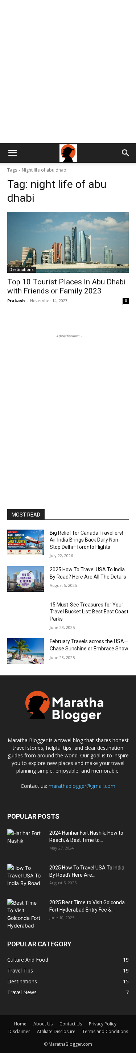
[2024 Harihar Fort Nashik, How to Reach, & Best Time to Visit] (25, 842)
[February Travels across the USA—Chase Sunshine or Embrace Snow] (25, 650)
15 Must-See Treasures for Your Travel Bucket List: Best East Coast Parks (89, 612)
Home (20, 1024)
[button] (12, 153)
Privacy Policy (102, 1024)
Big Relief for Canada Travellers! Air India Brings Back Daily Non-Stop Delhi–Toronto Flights (86, 540)
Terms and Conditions (105, 1031)
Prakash (16, 300)
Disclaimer (19, 1031)
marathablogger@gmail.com (82, 785)
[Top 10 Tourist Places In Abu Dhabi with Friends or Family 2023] (68, 242)
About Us (43, 1024)
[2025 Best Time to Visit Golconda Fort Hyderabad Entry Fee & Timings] (25, 914)
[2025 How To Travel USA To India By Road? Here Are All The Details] (25, 579)
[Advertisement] (68, 72)
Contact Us (70, 1024)
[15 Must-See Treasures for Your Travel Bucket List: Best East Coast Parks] (25, 614)
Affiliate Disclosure (56, 1031)
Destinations (21, 269)
